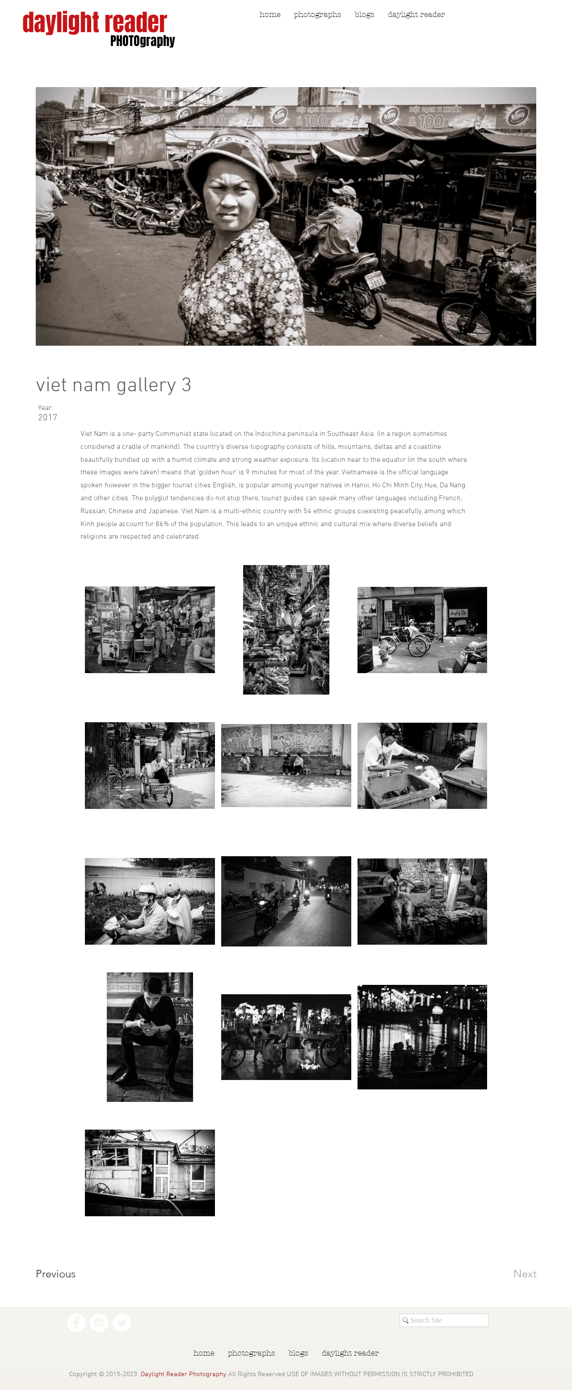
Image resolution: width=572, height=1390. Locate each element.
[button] (317, 14)
